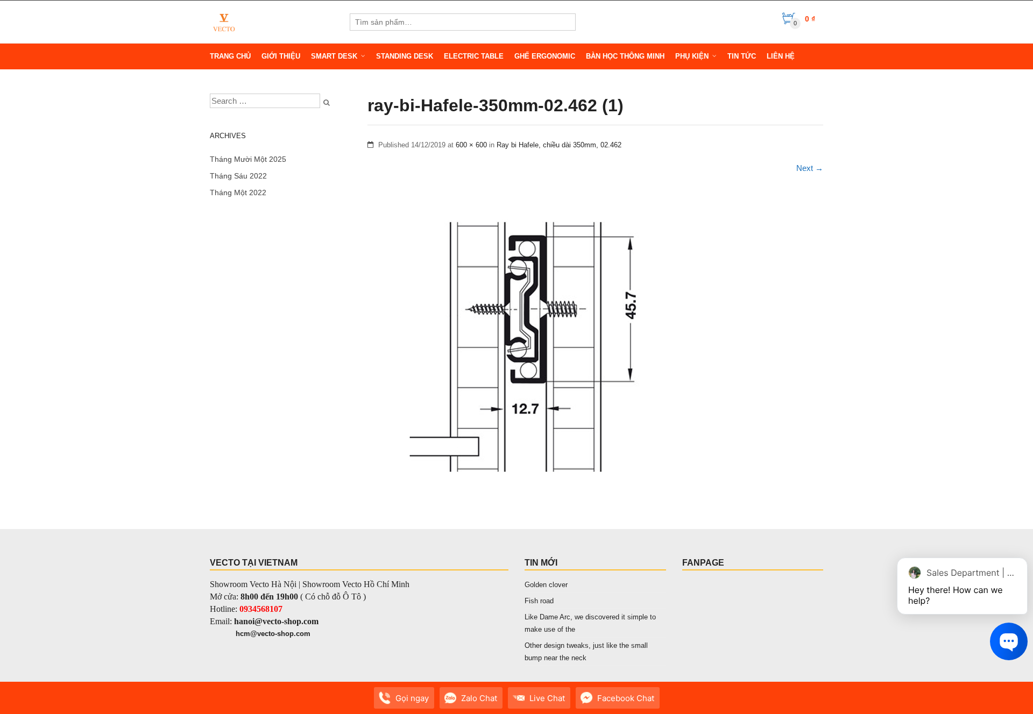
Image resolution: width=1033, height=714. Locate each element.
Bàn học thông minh (625, 56)
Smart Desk (334, 56)
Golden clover (546, 585)
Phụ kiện (692, 56)
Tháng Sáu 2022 (238, 176)
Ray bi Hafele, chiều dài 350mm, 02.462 (559, 145)
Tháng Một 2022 (238, 192)
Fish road (539, 601)
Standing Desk (404, 56)
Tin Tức (741, 56)
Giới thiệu (280, 56)
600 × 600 (471, 145)
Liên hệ (781, 56)
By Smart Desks (279, 703)
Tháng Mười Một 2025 (248, 159)
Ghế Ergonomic (544, 56)
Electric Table (474, 56)
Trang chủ (230, 56)
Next (809, 168)
